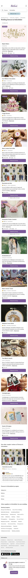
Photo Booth (13, 521)
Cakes (2, 516)
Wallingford (3, 490)
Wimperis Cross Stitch (8, 323)
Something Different (15, 512)
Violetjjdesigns (6, 393)
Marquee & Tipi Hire (5, 521)
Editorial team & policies (14, 545)
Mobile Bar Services (5, 512)
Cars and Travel (20, 519)
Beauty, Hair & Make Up (6, 509)
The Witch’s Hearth (7, 358)
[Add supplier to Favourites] (25, 26)
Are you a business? (20, 543)
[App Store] (5, 555)
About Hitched (4, 545)
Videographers (12, 519)
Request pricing (14, 56)
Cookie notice (12, 541)
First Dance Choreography (6, 528)
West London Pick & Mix (8, 148)
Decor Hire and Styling (17, 509)
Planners (20, 521)
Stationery (7, 516)
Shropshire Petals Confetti (9, 219)
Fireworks (15, 526)
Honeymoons (20, 523)
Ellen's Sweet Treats (7, 288)
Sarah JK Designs (6, 426)
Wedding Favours (4, 17)
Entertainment (13, 514)
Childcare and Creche (5, 530)
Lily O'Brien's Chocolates (8, 78)
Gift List (2, 547)
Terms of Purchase (18, 539)
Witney (2, 499)
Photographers (4, 519)
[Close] (26, 561)
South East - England (14, 17)
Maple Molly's (5, 44)
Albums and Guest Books (6, 526)
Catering (13, 516)
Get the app (14, 572)
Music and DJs (21, 514)
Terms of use (10, 539)
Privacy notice (4, 541)
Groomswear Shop (12, 523)
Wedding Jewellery (16, 530)
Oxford (2, 496)
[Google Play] (15, 555)
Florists (18, 516)
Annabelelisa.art (6, 255)
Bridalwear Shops (4, 514)
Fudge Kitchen (6, 113)
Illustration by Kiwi (7, 183)
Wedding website (9, 547)
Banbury (3, 493)
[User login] (26, 6)
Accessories (3, 523)
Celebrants (16, 528)
